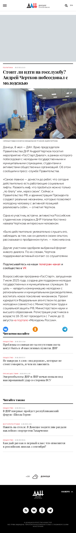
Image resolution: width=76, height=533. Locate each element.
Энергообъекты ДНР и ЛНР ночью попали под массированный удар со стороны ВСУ (33, 378)
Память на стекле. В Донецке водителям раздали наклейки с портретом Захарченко (34, 428)
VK (24, 268)
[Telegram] (65, 329)
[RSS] (26, 510)
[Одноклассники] (35, 329)
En (71, 5)
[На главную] (38, 5)
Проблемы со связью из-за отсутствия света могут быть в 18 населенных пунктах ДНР (31, 346)
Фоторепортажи (11, 424)
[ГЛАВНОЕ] (50, 510)
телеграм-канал (50, 264)
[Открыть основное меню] (5, 5)
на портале (20, 320)
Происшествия (10, 374)
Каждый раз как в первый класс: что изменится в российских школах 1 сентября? (34, 444)
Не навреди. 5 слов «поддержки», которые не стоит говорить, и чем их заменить (32, 362)
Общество (8, 342)
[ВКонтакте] (5, 329)
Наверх (65, 492)
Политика (8, 67)
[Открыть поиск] (66, 5)
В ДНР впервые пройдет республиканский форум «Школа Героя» (31, 412)
